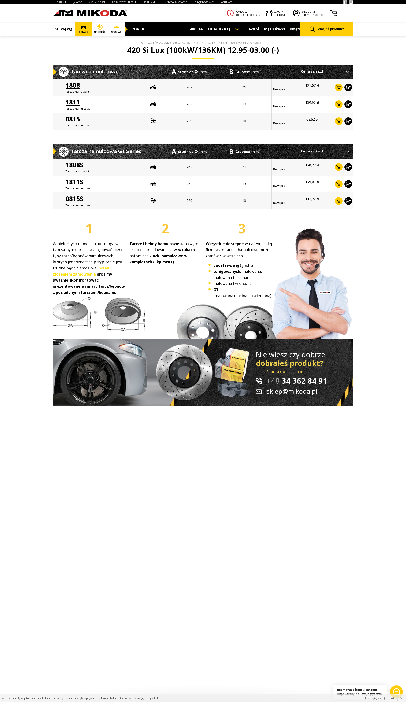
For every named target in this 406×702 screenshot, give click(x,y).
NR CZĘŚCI (100, 31)
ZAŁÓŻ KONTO (314, 14)
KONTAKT (226, 2)
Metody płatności (176, 2)
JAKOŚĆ (78, 2)
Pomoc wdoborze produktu (247, 13)
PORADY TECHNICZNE (124, 2)
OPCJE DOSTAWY (204, 2)
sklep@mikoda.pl (291, 391)
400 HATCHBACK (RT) (206, 42)
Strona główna (151, 42)
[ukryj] (384, 688)
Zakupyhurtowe (279, 13)
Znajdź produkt (331, 29)
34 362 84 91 (296, 381)
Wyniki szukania (174, 42)
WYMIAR (116, 31)
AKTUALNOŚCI (97, 2)
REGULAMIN (150, 2)
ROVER (189, 42)
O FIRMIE (61, 2)
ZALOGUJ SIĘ (308, 11)
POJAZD (83, 31)
